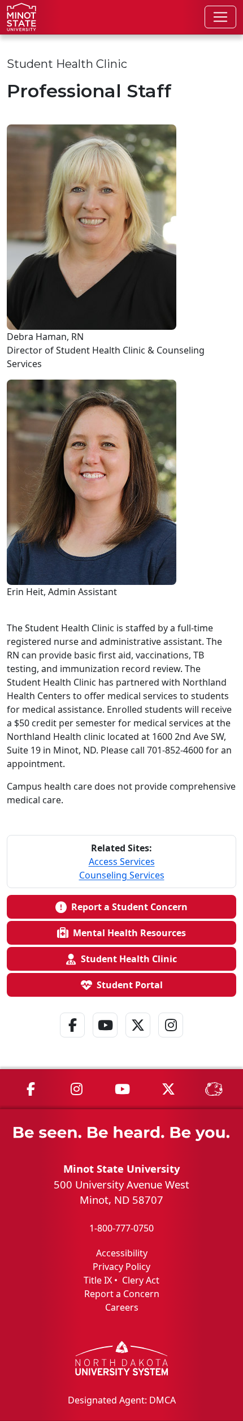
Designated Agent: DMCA (122, 1400)
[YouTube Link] (105, 1040)
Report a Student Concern (127, 907)
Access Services (122, 861)
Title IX (98, 1280)
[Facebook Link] (72, 1040)
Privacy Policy (121, 1266)
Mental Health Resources (127, 933)
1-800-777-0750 (121, 1228)
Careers (121, 1307)
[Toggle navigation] (220, 17)
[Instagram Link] (170, 1040)
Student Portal (127, 985)
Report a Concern (121, 1293)
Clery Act (140, 1280)
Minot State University (121, 1168)
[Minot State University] (21, 17)
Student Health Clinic (126, 959)
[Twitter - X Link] (138, 1040)
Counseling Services (121, 875)
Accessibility (121, 1253)
